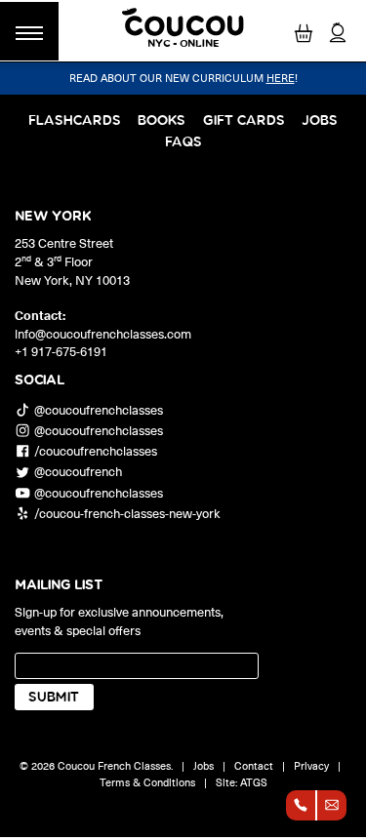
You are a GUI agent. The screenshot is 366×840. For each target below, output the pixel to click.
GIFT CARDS (244, 120)
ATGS (253, 782)
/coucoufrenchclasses (95, 451)
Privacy (311, 765)
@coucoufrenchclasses (98, 409)
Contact (253, 765)
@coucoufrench (78, 471)
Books (161, 120)
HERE (280, 77)
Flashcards (74, 120)
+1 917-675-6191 (61, 350)
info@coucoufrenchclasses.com (103, 333)
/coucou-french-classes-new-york (127, 512)
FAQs (183, 142)
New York (53, 216)
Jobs (320, 120)
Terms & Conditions (147, 782)
